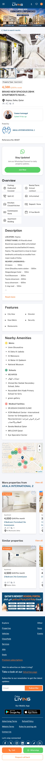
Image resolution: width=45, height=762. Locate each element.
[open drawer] (3, 4)
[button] (17, 4)
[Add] (41, 4)
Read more (10, 297)
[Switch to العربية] (31, 4)
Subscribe (33, 688)
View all (39, 482)
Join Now (22, 170)
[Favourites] (36, 4)
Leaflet (39, 471)
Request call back (22, 757)
